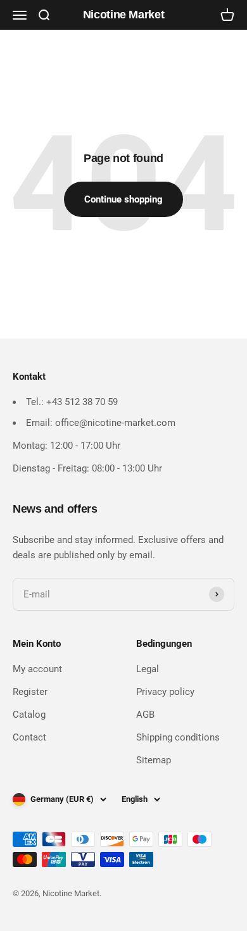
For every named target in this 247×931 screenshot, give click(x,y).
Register (30, 691)
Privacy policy (165, 691)
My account (37, 669)
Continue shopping (123, 199)
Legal (147, 669)
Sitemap (153, 760)
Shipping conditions (178, 737)
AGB (145, 714)
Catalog (29, 714)
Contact (29, 737)
